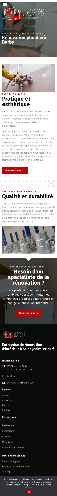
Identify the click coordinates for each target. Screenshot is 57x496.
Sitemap (6, 471)
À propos (7, 400)
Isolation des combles (13, 447)
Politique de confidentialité (15, 466)
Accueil (5, 395)
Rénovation (8, 430)
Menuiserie (8, 442)
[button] (5, 4)
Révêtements (9, 425)
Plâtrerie (6, 436)
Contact (6, 410)
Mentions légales (11, 461)
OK (29, 492)
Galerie (5, 405)
